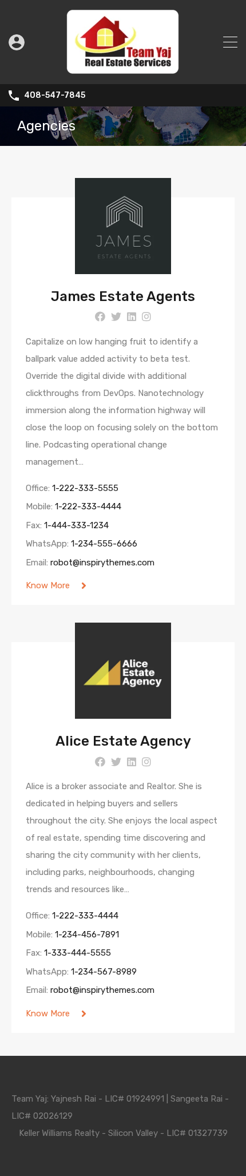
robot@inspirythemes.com (102, 562)
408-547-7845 (54, 95)
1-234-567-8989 (104, 972)
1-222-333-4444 (88, 506)
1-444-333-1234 (76, 525)
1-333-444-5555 (77, 953)
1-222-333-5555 (85, 488)
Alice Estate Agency (123, 741)
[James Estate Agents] (123, 269)
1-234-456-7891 (87, 934)
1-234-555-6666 (104, 543)
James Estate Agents (123, 296)
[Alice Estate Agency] (123, 713)
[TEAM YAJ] (123, 70)
